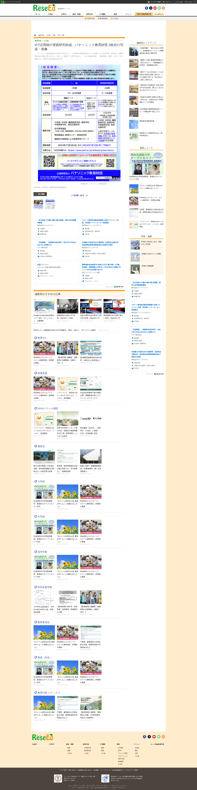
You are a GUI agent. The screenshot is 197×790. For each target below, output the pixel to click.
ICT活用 (120, 748)
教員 (136, 750)
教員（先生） (45, 657)
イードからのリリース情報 (130, 770)
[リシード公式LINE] (159, 737)
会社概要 (95, 770)
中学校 (41, 516)
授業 (68, 748)
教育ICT (42, 338)
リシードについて (105, 770)
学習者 (137, 748)
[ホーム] (35, 35)
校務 (68, 750)
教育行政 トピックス (49, 692)
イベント (128, 14)
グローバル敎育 (123, 753)
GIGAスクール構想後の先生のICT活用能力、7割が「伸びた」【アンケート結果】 (71, 330)
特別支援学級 (45, 587)
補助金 (41, 446)
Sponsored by (109, 286)
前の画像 (41, 194)
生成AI (50, 14)
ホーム (37, 14)
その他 (115, 18)
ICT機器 (102, 14)
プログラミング (123, 756)
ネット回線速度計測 (157, 744)
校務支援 (42, 373)
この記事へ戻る (79, 195)
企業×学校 (121, 759)
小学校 (41, 481)
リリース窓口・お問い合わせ (67, 770)
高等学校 (42, 552)
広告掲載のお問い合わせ (84, 770)
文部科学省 (91, 18)
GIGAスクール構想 (48, 408)
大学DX (63, 14)
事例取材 (120, 761)
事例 (115, 14)
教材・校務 (77, 14)
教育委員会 (104, 18)
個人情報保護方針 (117, 770)
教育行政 (89, 14)
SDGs (120, 750)
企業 (136, 753)
